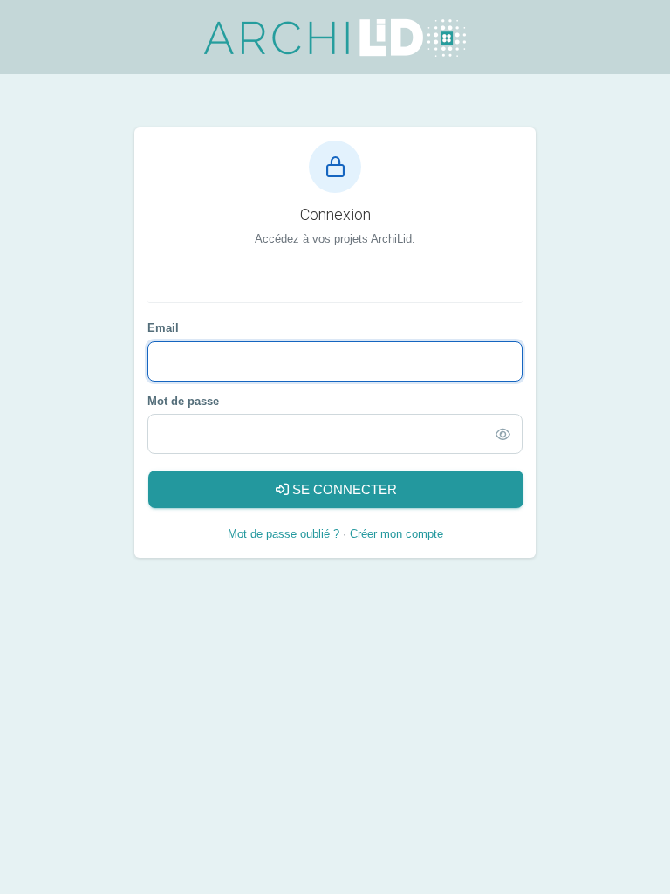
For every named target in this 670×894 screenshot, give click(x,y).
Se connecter (343, 489)
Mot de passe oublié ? (283, 533)
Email (163, 327)
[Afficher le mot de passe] (503, 434)
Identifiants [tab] (340, 283)
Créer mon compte (396, 533)
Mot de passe (183, 401)
